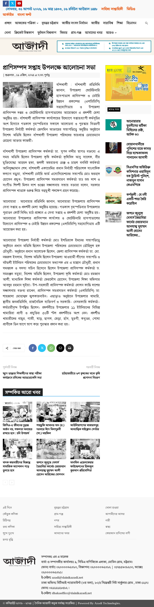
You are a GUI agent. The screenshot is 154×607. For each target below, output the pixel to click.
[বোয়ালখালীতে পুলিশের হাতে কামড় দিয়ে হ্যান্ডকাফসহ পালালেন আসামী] (113, 147)
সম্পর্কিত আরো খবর (22, 392)
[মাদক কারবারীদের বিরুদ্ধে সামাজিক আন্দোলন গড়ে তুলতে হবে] (17, 449)
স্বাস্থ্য (107, 527)
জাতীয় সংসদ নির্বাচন (75, 23)
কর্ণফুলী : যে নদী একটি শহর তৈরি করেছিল (137, 199)
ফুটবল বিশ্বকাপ (46, 32)
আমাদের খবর (93, 32)
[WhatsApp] (51, 348)
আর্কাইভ (8, 14)
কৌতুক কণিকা (10, 514)
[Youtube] (19, 4)
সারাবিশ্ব (108, 23)
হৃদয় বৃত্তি (8, 540)
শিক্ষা (120, 23)
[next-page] (11, 482)
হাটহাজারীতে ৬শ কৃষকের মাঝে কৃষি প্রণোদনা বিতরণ (81, 375)
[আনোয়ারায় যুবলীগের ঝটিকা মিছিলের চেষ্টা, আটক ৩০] (113, 124)
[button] (146, 23)
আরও (110, 32)
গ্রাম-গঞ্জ (76, 32)
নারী (107, 520)
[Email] (60, 348)
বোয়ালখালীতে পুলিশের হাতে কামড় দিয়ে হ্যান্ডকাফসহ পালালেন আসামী (139, 151)
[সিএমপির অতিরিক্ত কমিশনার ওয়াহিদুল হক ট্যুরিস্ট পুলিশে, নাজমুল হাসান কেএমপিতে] (113, 170)
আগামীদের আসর (115, 514)
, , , (51, 9)
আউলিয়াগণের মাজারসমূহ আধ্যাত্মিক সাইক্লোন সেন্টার (84, 427)
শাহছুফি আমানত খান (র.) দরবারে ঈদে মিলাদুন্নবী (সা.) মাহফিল (50, 429)
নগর (56, 520)
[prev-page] (5, 482)
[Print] (70, 348)
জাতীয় (95, 23)
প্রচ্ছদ (8, 23)
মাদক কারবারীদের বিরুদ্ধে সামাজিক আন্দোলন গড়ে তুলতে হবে (16, 466)
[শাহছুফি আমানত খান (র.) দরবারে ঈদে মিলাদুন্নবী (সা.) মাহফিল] (51, 412)
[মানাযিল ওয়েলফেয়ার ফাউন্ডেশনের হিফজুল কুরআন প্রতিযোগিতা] (85, 449)
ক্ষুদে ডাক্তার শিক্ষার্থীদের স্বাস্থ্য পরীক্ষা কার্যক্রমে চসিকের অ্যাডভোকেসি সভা (22, 375)
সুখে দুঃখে (8, 533)
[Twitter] (12, 4)
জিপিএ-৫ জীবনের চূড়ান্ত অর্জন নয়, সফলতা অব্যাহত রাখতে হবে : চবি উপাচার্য (17, 429)
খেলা (8, 32)
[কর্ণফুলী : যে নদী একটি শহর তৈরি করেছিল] (113, 198)
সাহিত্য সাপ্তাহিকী (112, 9)
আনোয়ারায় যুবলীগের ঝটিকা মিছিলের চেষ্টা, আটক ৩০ (137, 128)
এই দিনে (7, 508)
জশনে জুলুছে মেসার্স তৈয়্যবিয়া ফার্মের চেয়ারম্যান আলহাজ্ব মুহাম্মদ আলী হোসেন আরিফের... (137, 224)
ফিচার (63, 32)
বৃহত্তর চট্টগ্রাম (50, 23)
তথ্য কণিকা (9, 527)
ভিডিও (131, 9)
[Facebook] (6, 4)
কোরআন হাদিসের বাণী (117, 533)
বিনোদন (131, 23)
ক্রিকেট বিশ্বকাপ (24, 32)
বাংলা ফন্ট (24, 14)
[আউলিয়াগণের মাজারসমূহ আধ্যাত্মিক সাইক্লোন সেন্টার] (85, 412)
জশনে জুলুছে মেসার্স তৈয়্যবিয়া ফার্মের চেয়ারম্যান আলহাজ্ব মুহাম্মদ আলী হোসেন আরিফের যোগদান (51, 468)
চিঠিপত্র (7, 520)
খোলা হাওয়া (112, 508)
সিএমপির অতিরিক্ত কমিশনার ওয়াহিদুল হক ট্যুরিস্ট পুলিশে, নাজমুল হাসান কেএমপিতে (138, 176)
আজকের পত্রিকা (25, 23)
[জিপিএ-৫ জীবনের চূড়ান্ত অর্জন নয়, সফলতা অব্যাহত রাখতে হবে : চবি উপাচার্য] (17, 412)
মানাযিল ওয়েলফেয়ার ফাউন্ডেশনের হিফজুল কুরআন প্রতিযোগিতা (81, 466)
